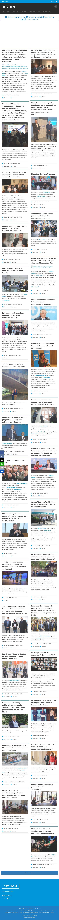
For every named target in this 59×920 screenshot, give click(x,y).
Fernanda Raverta (40, 375)
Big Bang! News (12, 736)
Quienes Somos (23, 908)
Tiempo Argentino (12, 693)
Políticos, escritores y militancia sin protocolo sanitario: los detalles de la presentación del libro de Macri (13, 707)
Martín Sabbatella (22, 768)
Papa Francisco (41, 196)
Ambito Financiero (41, 334)
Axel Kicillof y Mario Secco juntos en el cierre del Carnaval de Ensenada (42, 216)
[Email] (2, 468)
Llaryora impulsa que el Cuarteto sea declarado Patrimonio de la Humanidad (42, 831)
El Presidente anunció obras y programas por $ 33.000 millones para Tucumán (14, 420)
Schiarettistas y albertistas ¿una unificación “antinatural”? (42, 787)
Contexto (39, 439)
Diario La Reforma (12, 355)
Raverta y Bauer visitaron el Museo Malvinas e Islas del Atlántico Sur (42, 346)
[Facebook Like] (2, 456)
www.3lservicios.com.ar (29, 917)
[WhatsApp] (2, 464)
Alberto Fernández (43, 426)
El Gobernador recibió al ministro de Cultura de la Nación (12, 270)
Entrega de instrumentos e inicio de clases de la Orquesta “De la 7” (13, 315)
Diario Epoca (11, 259)
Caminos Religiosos (34, 12)
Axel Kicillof (42, 239)
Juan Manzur (34, 433)
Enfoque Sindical (12, 217)
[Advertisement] (29, 33)
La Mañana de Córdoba (43, 864)
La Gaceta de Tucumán (13, 451)
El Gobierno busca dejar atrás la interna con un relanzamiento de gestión (43, 302)
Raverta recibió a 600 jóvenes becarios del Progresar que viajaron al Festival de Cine (43, 261)
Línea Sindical (40, 165)
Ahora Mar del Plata (13, 408)
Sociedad (35, 691)
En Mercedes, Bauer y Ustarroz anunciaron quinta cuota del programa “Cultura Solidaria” (43, 557)
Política (5, 95)
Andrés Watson (42, 528)
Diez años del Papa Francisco (43, 174)
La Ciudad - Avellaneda (13, 781)
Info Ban (39, 597)
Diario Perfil (41, 735)
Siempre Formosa (12, 304)
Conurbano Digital (41, 643)
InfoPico (40, 691)
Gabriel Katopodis (45, 636)
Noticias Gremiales (42, 94)
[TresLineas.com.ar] (10, 6)
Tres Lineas (11, 95)
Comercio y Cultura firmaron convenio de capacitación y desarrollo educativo (14, 174)
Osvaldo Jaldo (41, 431)
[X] (2, 460)
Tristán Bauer (46, 192)
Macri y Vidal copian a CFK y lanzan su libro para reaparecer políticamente (42, 747)
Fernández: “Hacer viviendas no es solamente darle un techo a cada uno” (14, 656)
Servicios (31, 908)
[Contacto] (56, 1)
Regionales (15, 12)
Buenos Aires (6, 12)
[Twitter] (54, 1)
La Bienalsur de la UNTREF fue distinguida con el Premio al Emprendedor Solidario (43, 702)
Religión (35, 202)
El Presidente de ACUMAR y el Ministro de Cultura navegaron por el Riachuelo (14, 748)
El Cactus (10, 828)
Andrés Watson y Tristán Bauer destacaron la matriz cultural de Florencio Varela (43, 504)
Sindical (34, 94)
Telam (9, 553)
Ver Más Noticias (29, 873)
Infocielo (39, 249)
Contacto (37, 908)
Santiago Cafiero (41, 638)
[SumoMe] (2, 471)
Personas (24, 12)
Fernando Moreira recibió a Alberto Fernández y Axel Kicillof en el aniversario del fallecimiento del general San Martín (43, 610)
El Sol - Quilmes (41, 545)
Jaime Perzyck (35, 287)
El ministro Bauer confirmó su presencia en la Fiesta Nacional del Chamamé (14, 228)
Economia (6, 597)
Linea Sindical (47, 12)
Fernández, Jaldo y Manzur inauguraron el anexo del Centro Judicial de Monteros (42, 402)
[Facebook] (51, 1)
